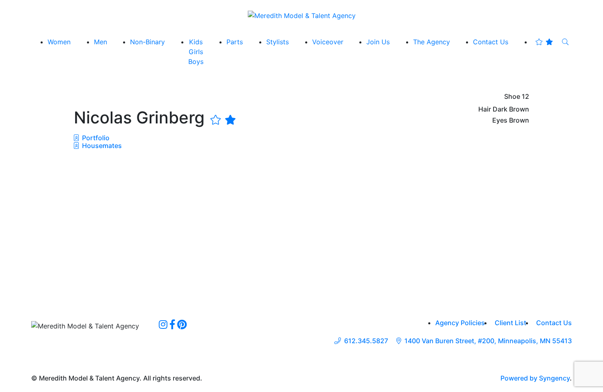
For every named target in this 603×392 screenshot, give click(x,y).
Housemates (101, 145)
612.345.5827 (366, 341)
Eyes (499, 120)
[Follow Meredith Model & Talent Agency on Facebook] (172, 324)
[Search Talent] (565, 42)
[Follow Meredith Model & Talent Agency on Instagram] (163, 324)
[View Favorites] (544, 42)
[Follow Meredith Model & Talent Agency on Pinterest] (182, 324)
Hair (484, 109)
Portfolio (95, 138)
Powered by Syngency (535, 378)
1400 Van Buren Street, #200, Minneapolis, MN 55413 (488, 341)
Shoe (512, 96)
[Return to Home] (302, 15)
